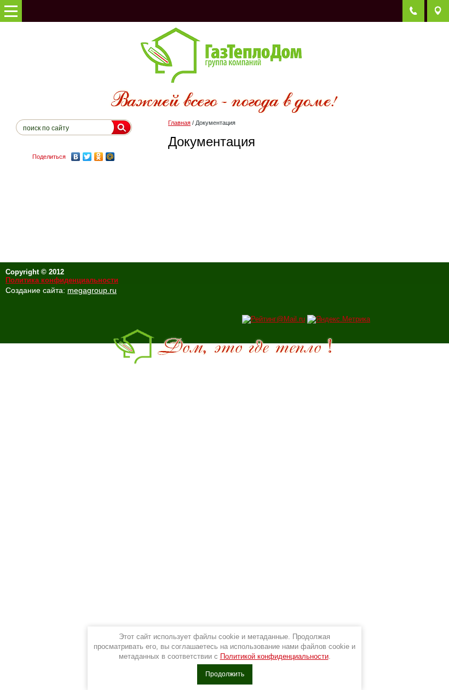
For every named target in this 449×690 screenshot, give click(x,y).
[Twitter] (87, 157)
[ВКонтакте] (76, 157)
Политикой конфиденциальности (274, 656)
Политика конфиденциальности (61, 280)
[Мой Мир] (110, 157)
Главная (179, 122)
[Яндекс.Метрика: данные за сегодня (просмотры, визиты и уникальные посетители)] (338, 319)
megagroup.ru (92, 290)
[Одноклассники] (99, 157)
